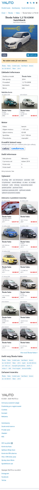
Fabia (18, 13)
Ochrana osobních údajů (10, 403)
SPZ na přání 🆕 (7, 443)
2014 (18, 68)
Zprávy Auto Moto (8, 460)
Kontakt (4, 413)
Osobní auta (6, 8)
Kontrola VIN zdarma (9, 453)
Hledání (4, 433)
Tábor (14, 68)
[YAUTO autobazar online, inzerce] (7, 3)
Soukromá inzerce (28, 8)
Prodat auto (6, 430)
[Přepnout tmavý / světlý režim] (36, 2)
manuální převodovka (18, 366)
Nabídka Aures (7, 92)
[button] (32, 55)
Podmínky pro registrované (11, 406)
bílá (10, 368)
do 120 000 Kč (6, 68)
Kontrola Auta (6, 446)
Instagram (5, 473)
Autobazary (16, 8)
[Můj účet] (33, 2)
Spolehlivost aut (7, 464)
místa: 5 (4, 368)
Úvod (3, 13)
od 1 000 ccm (6, 366)
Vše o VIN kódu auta (9, 457)
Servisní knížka (26, 368)
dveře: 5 (29, 366)
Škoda (10, 13)
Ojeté (23, 363)
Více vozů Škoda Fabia (28, 353)
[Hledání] (30, 2)
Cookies (4, 410)
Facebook (5, 477)
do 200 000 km (31, 363)
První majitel (16, 368)
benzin (31, 66)
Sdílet (4, 55)
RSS (3, 437)
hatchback (24, 66)
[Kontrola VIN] (27, 2)
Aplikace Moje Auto (8, 450)
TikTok (4, 480)
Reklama (5, 416)
